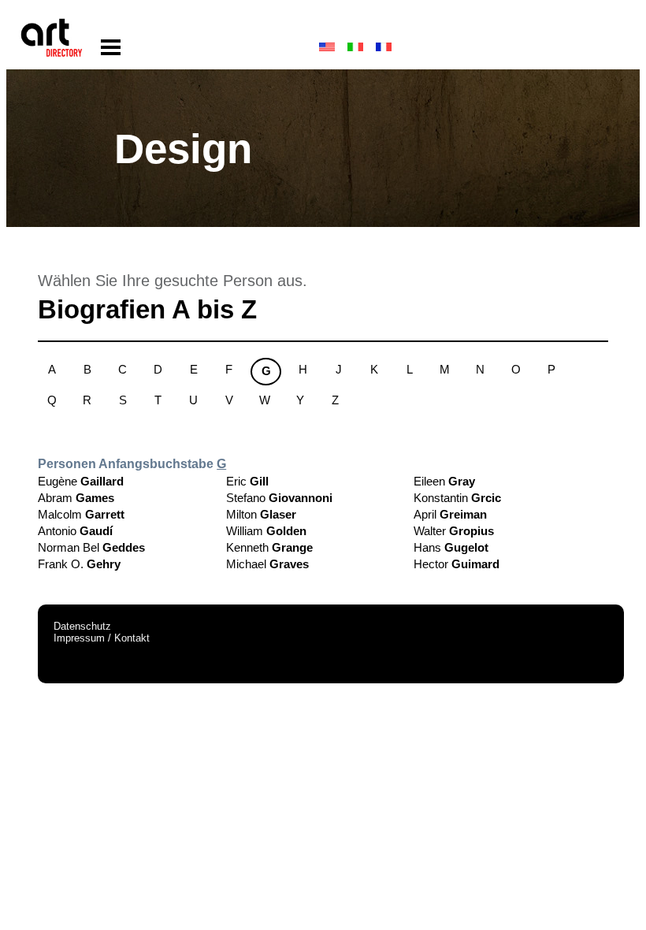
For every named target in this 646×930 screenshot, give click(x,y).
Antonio (75, 531)
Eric (247, 481)
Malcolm (81, 514)
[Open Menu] (111, 48)
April (450, 514)
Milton (261, 514)
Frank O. (79, 564)
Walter (454, 531)
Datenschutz (82, 626)
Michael (267, 564)
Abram (76, 497)
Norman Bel (91, 547)
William (266, 531)
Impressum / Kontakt (102, 638)
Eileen (444, 481)
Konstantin (457, 497)
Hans (451, 547)
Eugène (81, 481)
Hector (456, 564)
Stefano (279, 497)
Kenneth (269, 547)
